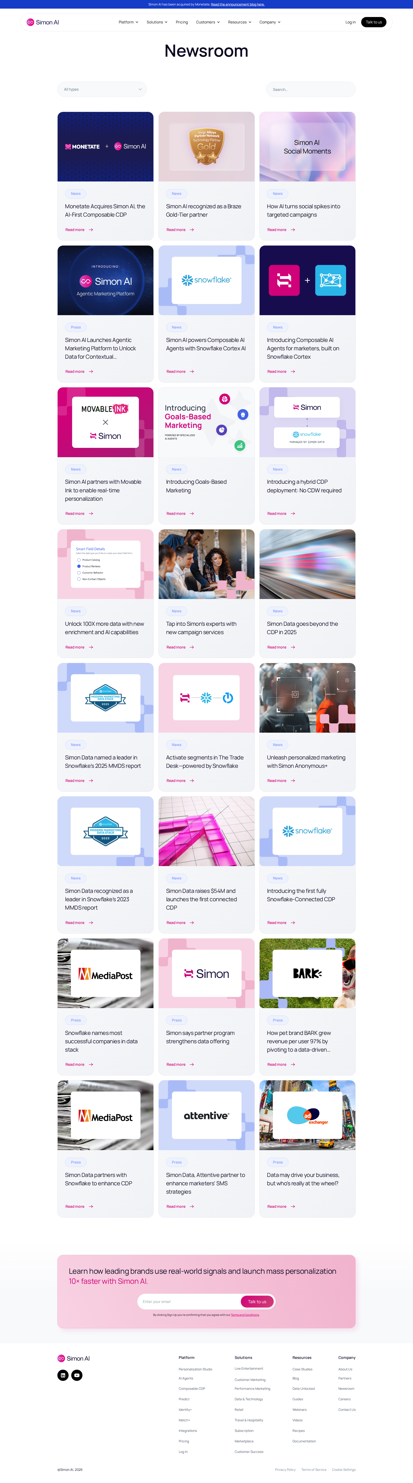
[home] (43, 22)
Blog (296, 1378)
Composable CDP (192, 1388)
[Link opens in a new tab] (307, 176)
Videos (298, 1420)
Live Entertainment (249, 1368)
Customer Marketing (250, 1379)
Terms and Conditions (245, 1315)
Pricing (182, 22)
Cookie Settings (344, 1469)
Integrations (188, 1430)
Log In (183, 1451)
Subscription (244, 1430)
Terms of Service (313, 1469)
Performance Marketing (252, 1388)
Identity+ (185, 1409)
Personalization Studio (195, 1369)
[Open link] (105, 176)
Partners (344, 1378)
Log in (351, 22)
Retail (239, 1409)
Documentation (304, 1441)
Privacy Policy (285, 1469)
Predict (184, 1399)
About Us (345, 1369)
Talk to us (374, 22)
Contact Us (347, 1409)
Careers (344, 1399)
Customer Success (249, 1451)
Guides (298, 1399)
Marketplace (244, 1441)
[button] (128, 22)
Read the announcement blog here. (238, 4)
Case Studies (302, 1369)
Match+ (184, 1420)
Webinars (300, 1409)
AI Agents (186, 1378)
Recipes (299, 1430)
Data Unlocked (304, 1388)
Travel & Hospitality (249, 1420)
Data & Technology (249, 1399)
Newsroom (346, 1388)
